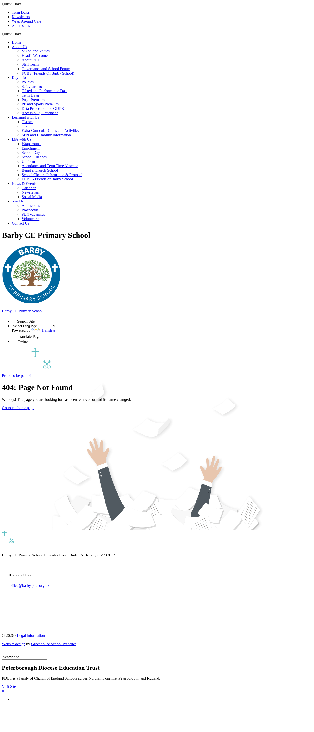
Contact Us (20, 223)
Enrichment (30, 148)
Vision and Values (36, 51)
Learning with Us (25, 117)
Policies (28, 82)
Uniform (28, 161)
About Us (19, 47)
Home (16, 42)
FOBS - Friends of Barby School (47, 179)
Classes (27, 122)
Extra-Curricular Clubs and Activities (50, 130)
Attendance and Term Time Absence (50, 166)
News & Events (24, 183)
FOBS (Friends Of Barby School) (48, 73)
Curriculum (30, 126)
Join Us (18, 201)
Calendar (29, 188)
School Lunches (34, 157)
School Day (31, 153)
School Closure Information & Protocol (52, 175)
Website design (13, 644)
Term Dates (21, 12)
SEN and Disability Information (46, 135)
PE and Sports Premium (40, 104)
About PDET (32, 60)
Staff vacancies (33, 214)
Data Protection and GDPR (43, 108)
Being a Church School (40, 170)
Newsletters (21, 17)
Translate (48, 330)
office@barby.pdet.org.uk (29, 585)
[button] (23, 33)
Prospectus (30, 210)
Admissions (21, 26)
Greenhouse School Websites (53, 644)
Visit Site (9, 686)
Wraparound (31, 144)
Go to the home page (18, 408)
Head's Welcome (35, 55)
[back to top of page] (4, 652)
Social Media (32, 197)
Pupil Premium (33, 100)
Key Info (19, 78)
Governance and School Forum (46, 69)
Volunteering (31, 219)
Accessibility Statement (40, 113)
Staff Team (30, 64)
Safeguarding (32, 86)
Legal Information (31, 635)
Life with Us (21, 139)
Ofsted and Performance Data (44, 91)
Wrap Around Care (26, 21)
